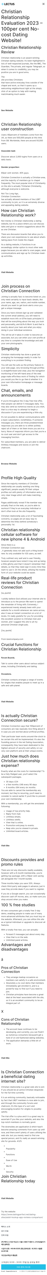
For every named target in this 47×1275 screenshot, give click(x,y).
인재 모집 (4, 1235)
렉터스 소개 (5, 1227)
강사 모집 (4, 1231)
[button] (43, 3)
